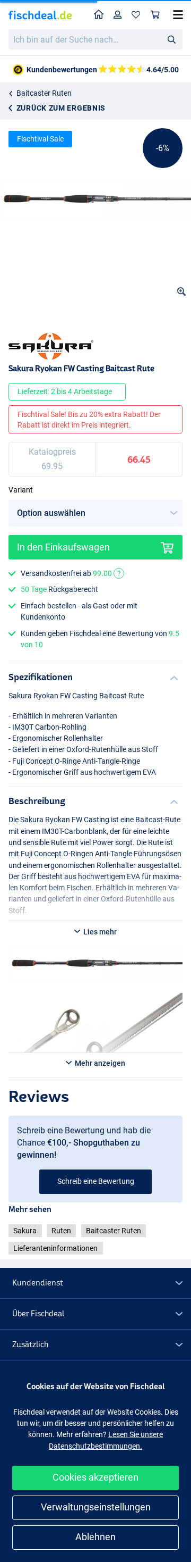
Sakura (25, 1230)
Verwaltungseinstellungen (96, 1507)
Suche (171, 39)
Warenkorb (155, 15)
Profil (118, 15)
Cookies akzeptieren (95, 1477)
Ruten (61, 1230)
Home (99, 15)
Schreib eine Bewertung (95, 1181)
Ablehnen (95, 1536)
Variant (20, 490)
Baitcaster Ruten (44, 93)
